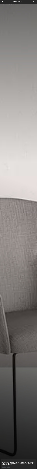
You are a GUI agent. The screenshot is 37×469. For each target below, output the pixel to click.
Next (36, 238)
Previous (1, 238)
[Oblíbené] (33, 1)
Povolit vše (4, 466)
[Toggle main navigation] (2, 2)
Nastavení (8, 466)
